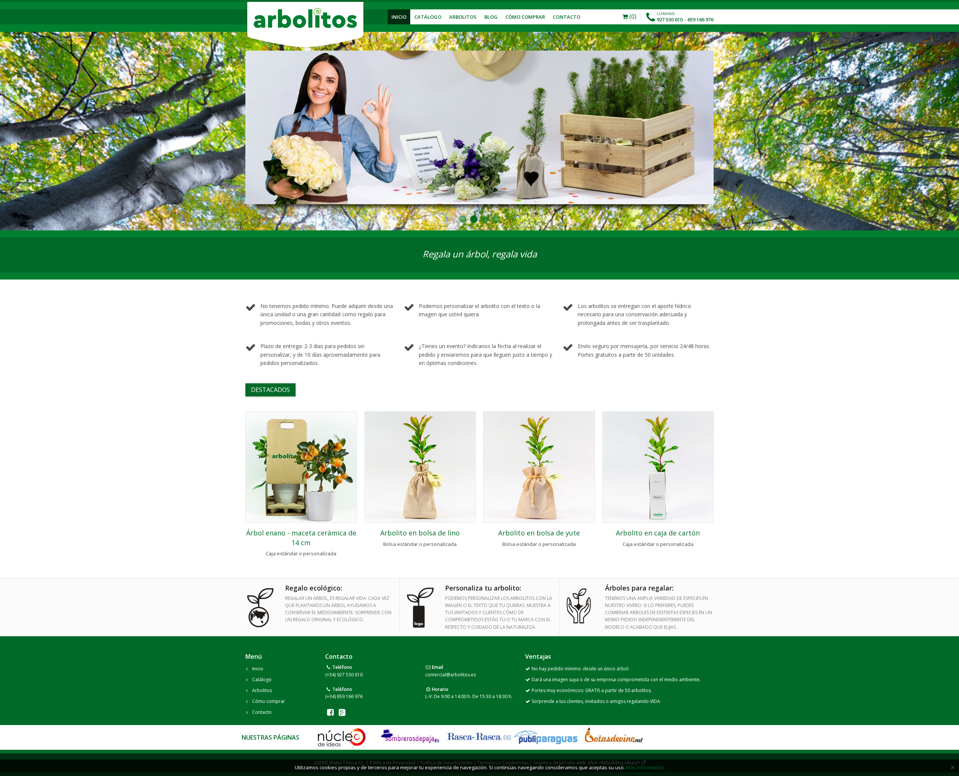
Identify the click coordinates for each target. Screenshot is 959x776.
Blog (490, 16)
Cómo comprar (268, 701)
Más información (645, 767)
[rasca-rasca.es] (479, 737)
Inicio (398, 16)
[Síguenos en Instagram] (342, 712)
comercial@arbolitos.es (450, 674)
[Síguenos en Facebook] (330, 712)
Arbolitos (463, 16)
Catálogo (427, 16)
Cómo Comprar (525, 16)
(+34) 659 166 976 (344, 696)
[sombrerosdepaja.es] (409, 737)
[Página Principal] (305, 18)
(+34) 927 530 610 (344, 674)
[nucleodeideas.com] (341, 737)
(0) (632, 16)
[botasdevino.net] (613, 737)
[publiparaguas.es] (546, 737)
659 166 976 (700, 19)
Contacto (566, 16)
